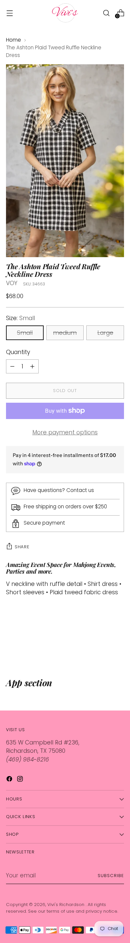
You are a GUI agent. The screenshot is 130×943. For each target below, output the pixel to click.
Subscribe (111, 875)
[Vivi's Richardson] (65, 13)
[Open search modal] (106, 13)
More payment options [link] (65, 432)
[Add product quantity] (12, 366)
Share (22, 547)
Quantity (18, 352)
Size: (20, 318)
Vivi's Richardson (66, 904)
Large (105, 333)
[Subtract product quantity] (32, 366)
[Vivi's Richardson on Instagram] (21, 780)
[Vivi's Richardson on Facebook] (10, 780)
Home (13, 39)
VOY (11, 283)
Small (25, 333)
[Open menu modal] (9, 13)
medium (65, 333)
